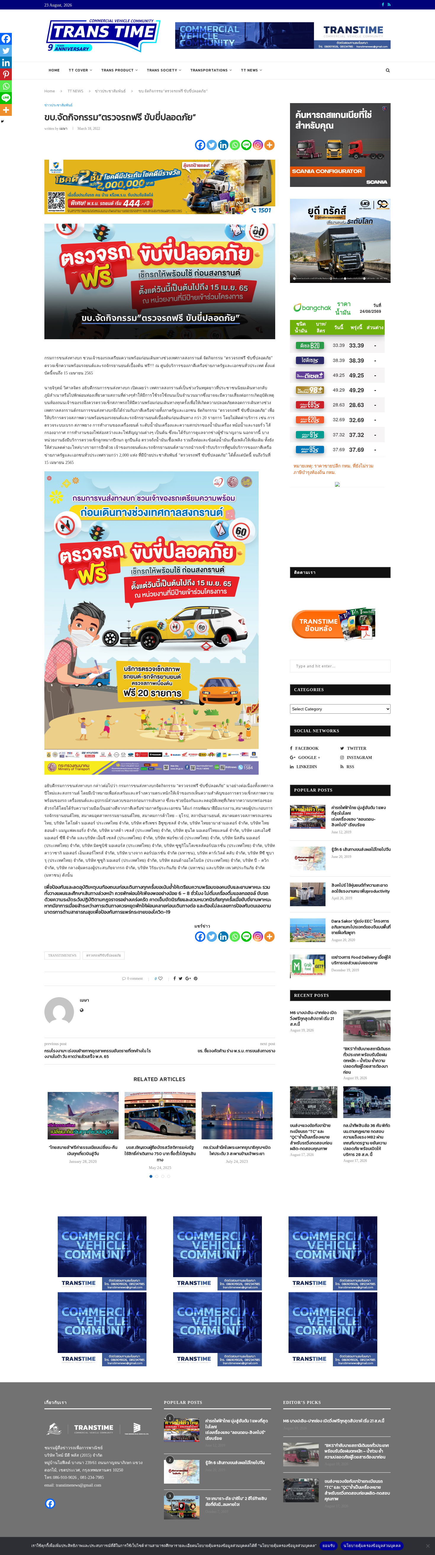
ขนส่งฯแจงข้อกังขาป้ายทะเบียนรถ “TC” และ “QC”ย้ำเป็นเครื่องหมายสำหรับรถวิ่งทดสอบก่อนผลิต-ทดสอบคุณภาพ (311, 1137)
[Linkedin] (223, 145)
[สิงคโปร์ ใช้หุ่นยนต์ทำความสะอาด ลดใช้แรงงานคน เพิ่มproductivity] (308, 894)
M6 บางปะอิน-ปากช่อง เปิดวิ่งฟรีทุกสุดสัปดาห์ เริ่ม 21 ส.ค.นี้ (313, 1018)
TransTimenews (62, 955)
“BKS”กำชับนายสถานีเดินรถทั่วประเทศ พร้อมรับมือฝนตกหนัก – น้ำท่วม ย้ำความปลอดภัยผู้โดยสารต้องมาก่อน (366, 1060)
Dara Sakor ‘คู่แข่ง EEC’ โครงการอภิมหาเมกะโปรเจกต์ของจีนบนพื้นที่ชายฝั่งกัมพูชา (361, 927)
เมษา (63, 128)
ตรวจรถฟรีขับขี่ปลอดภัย (103, 955)
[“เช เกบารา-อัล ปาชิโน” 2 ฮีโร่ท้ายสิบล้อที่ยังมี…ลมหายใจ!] (181, 1507)
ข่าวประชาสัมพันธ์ (110, 91)
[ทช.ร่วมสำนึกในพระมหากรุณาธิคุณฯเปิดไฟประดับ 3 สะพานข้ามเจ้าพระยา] (237, 1115)
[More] (269, 145)
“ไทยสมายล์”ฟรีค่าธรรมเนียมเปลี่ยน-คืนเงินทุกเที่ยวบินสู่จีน (83, 1150)
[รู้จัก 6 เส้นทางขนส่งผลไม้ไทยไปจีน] (308, 858)
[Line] (246, 145)
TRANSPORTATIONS (209, 70)
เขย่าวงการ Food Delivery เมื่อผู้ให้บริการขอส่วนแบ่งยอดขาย (361, 960)
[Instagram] (258, 145)
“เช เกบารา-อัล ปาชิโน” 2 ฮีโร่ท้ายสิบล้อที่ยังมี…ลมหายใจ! (236, 1501)
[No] (428, 1546)
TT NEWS (249, 70)
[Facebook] (200, 145)
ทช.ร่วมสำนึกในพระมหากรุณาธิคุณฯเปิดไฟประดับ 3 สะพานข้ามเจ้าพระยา (236, 1150)
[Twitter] (212, 145)
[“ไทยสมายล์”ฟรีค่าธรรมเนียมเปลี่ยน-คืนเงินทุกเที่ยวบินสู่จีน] (83, 1115)
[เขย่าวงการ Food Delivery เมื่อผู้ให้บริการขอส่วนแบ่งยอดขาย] (308, 966)
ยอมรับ (329, 1545)
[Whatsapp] (235, 145)
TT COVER (78, 70)
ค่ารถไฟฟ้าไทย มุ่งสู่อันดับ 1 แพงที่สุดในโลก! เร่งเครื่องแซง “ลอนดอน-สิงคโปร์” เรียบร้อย (358, 816)
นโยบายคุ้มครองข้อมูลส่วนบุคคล (372, 1545)
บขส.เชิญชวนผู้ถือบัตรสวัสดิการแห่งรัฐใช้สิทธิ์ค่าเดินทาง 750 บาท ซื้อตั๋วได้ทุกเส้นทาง (160, 1153)
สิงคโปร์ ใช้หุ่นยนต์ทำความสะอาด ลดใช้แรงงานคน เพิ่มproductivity (360, 888)
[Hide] (2, 121)
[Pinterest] (6, 74)
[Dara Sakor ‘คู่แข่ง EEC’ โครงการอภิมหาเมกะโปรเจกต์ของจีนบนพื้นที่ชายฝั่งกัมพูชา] (308, 930)
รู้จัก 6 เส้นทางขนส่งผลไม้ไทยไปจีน (361, 850)
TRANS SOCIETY (162, 70)
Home (54, 70)
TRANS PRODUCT (117, 70)
